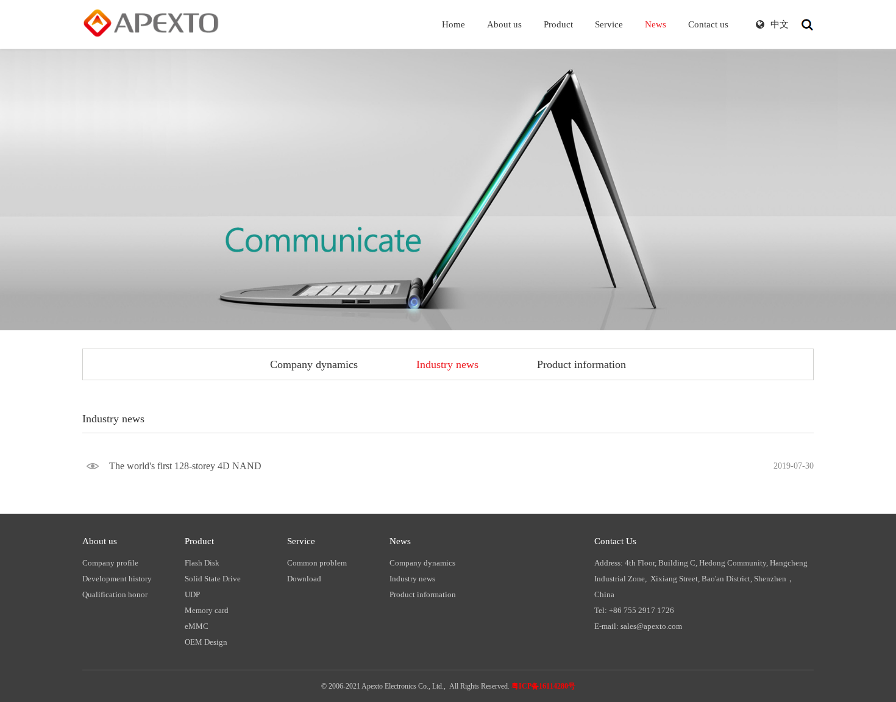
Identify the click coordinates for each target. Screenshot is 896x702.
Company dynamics (314, 364)
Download (304, 578)
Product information (581, 364)
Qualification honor (115, 594)
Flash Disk (202, 562)
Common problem (317, 562)
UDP (192, 594)
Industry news (447, 364)
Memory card (207, 610)
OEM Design (206, 642)
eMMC (196, 626)
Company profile (110, 562)
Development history (117, 578)
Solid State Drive (213, 578)
